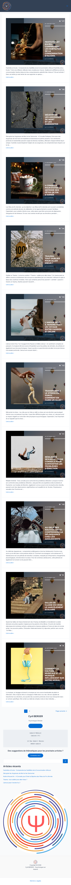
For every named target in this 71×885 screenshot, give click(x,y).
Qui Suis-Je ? (35, 726)
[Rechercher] (65, 761)
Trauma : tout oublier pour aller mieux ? (15, 779)
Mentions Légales (35, 881)
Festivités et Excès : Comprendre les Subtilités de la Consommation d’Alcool (27, 770)
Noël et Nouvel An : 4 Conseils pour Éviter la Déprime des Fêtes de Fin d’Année (27, 776)
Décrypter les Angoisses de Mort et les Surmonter (18, 773)
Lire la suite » (10, 77)
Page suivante (61, 711)
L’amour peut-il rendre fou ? (11, 783)
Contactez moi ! (35, 755)
